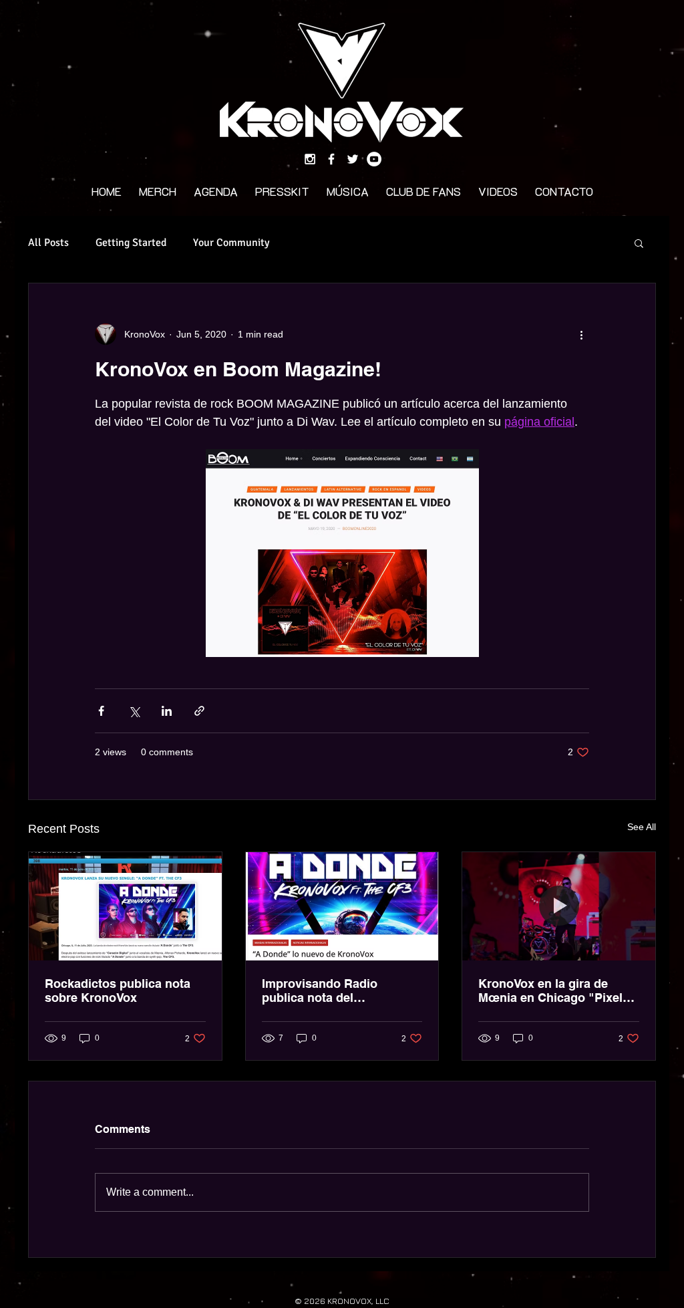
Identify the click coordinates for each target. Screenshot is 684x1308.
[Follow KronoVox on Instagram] (310, 159)
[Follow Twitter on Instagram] (352, 159)
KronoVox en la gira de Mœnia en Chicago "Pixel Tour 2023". (550, 990)
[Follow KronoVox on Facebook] (331, 159)
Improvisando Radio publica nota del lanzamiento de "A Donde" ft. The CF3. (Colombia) (337, 990)
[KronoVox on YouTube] (374, 159)
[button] (639, 242)
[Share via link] (199, 710)
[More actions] (581, 334)
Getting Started (131, 242)
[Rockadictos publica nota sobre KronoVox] (125, 906)
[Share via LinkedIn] (166, 710)
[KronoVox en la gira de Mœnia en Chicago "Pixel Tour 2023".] (558, 906)
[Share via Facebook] (101, 710)
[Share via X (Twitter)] (134, 710)
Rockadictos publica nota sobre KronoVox (117, 990)
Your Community (231, 242)
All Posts (48, 242)
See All (641, 826)
